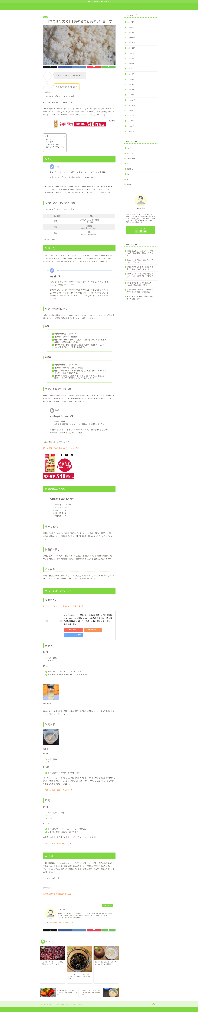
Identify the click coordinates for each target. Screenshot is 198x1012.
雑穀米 (129, 184)
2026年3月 (131, 22)
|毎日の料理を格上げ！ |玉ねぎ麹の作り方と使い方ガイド (140, 298)
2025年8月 (131, 58)
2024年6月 (131, 126)
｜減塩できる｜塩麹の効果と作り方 (57, 843)
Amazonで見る (93, 629)
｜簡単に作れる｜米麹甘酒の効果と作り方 (59, 790)
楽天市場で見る (73, 629)
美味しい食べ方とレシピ (55, 147)
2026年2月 (131, 27)
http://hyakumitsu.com (63, 922)
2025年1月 (131, 90)
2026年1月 (131, 32)
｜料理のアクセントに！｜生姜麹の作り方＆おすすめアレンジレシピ (140, 268)
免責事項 (54, 1009)
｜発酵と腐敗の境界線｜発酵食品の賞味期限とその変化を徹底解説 (140, 291)
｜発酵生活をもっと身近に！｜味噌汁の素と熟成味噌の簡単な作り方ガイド (140, 253)
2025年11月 (131, 43)
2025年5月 (131, 74)
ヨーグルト (131, 153)
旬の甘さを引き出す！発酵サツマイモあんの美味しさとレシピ (140, 261)
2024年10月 (131, 105)
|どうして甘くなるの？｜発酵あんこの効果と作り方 (63, 606)
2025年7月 (131, 64)
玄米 (128, 164)
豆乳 (128, 179)
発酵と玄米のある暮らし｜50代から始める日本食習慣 (99, 6)
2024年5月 (131, 131)
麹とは (48, 139)
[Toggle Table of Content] (62, 136)
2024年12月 (131, 95)
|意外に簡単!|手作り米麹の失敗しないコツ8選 (61, 448)
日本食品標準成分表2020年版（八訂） (58, 894)
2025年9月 (131, 53)
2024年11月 (131, 100)
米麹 (45, 17)
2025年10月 (131, 48)
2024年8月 (131, 116)
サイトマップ (45, 1009)
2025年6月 (131, 69)
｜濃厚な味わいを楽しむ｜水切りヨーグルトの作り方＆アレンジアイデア (140, 276)
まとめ (48, 149)
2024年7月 (131, 121)
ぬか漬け (130, 148)
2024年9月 (131, 110)
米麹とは (49, 142)
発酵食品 (130, 169)
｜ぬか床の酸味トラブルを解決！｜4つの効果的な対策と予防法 (140, 284)
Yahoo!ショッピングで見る (73, 635)
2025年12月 (131, 38)
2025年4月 (131, 79)
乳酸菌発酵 (131, 158)
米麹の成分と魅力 (52, 144)
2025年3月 (131, 84)
